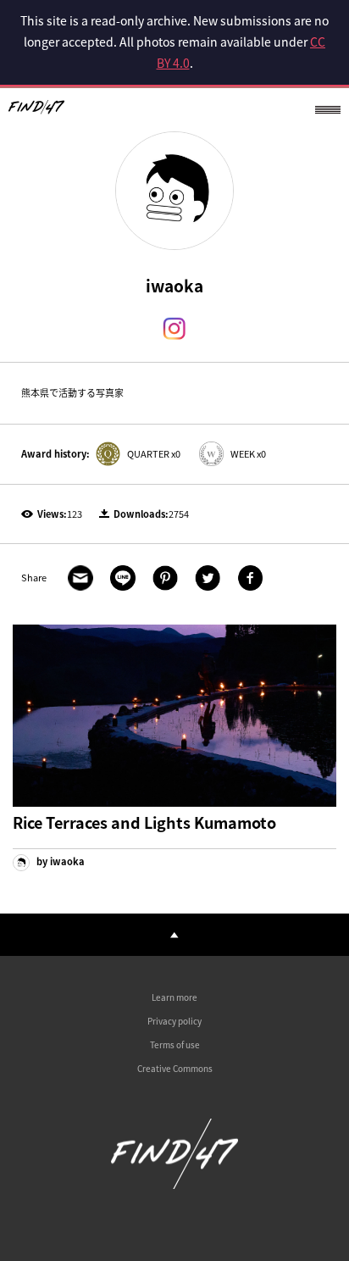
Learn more (174, 997)
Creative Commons (175, 1068)
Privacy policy (174, 1020)
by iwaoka (59, 861)
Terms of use (175, 1044)
